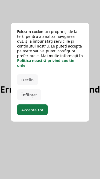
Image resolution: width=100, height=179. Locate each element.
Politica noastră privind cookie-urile (46, 63)
